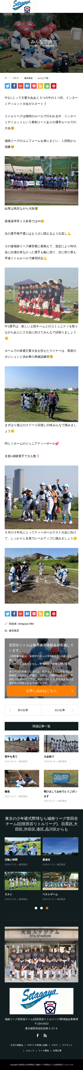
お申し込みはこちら (41, 691)
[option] (42, 869)
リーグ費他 (43, 1050)
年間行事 (57, 1050)
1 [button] (36, 908)
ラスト (8, 894)
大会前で (49, 756)
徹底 (7, 791)
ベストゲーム (50, 894)
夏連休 (46, 859)
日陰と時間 (11, 859)
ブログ (55, 1045)
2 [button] (41, 908)
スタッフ (30, 1050)
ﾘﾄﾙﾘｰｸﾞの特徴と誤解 (37, 1045)
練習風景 (50, 46)
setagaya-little (26, 623)
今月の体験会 (16, 1045)
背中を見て (11, 756)
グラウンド (67, 1045)
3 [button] (47, 908)
